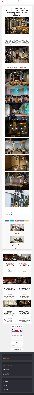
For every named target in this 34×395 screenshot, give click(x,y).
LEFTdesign (14, 286)
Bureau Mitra (24, 263)
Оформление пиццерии (6, 384)
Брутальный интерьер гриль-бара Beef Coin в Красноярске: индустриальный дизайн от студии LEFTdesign (9, 291)
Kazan (12, 264)
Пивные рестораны (5, 366)
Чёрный (16, 217)
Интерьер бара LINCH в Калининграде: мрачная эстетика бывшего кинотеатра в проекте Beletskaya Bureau (24, 291)
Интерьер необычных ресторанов (7, 370)
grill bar (6, 286)
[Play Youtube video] (17, 331)
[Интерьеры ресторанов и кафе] (17, 1)
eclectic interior (12, 263)
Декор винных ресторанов (6, 369)
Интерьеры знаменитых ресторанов (7, 365)
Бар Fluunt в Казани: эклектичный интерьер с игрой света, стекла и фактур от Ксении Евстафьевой (9, 268)
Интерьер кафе (5, 385)
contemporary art (29, 263)
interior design (23, 287)
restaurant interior (9, 287)
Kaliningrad (26, 287)
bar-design (22, 286)
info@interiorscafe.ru (7, 358)
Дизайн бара (10, 216)
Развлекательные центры (6, 373)
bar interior (8, 263)
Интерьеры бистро (5, 382)
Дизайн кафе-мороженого (6, 390)
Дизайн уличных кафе (5, 381)
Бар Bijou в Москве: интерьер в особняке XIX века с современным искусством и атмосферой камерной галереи (24, 268)
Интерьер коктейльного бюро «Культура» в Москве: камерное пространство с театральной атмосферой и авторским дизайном (24, 314)
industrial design (10, 286)
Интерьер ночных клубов (6, 374)
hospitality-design (8, 264)
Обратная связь (17, 354)
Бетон (7, 217)
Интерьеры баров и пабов (6, 386)
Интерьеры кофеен (5, 389)
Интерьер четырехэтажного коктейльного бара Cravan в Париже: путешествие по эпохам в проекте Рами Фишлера (9, 314)
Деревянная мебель (12, 217)
